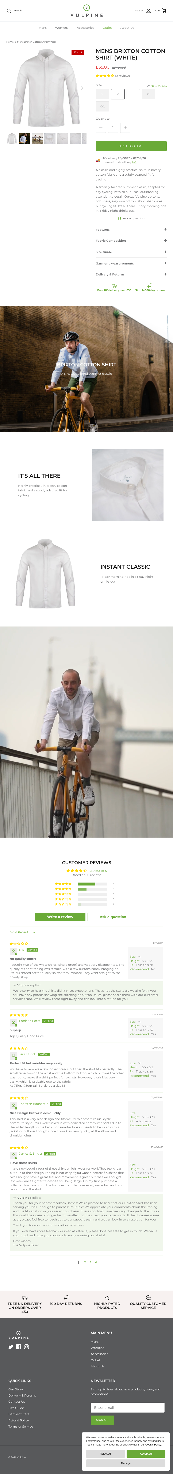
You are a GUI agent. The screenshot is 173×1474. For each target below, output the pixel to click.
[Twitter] (10, 1346)
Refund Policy (18, 1420)
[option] (46, 88)
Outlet (107, 28)
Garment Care (18, 1414)
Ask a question (134, 218)
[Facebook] (18, 1346)
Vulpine (21, 1457)
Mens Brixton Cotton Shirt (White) (36, 41)
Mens (43, 28)
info (134, 162)
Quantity (102, 119)
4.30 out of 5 (97, 871)
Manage (126, 1463)
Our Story (15, 1389)
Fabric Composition (111, 241)
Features (102, 230)
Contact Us (16, 1401)
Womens (61, 28)
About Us (127, 28)
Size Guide (104, 252)
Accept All (146, 1453)
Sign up (102, 1419)
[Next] (81, 88)
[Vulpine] (86, 10)
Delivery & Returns (110, 274)
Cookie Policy (153, 1444)
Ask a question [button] (113, 917)
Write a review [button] (60, 917)
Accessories (85, 28)
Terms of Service (20, 1426)
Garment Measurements (115, 263)
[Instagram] (26, 1346)
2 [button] (85, 1262)
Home (10, 41)
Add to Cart (131, 146)
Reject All (105, 1453)
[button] (105, 76)
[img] (19, 944)
